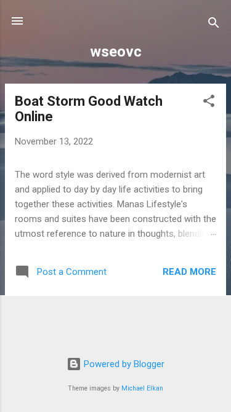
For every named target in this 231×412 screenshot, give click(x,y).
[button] (208, 103)
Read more (189, 271)
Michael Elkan (142, 388)
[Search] (213, 25)
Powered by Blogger (122, 364)
